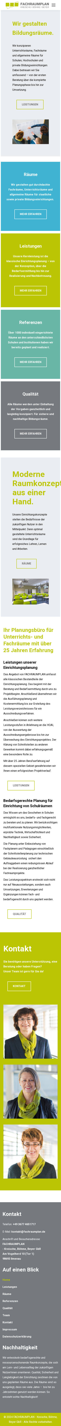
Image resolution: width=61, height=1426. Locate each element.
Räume (7, 1294)
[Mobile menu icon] (53, 5)
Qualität (8, 1308)
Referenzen (10, 1301)
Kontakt (8, 1322)
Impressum (10, 1329)
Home (6, 1279)
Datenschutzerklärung (17, 1336)
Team (6, 1315)
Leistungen (10, 1287)
